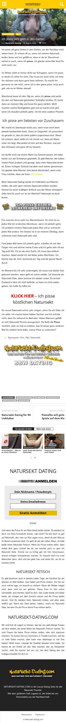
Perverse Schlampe (24, 397)
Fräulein (5, 447)
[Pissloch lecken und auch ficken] (54, 441)
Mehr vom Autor (43, 429)
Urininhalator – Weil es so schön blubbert (11, 451)
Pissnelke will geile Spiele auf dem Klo (53, 416)
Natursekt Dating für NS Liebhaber (16, 416)
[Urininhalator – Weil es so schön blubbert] (11, 441)
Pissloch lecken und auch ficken (53, 451)
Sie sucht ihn (24, 400)
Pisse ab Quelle (53, 397)
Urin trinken (36, 174)
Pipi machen (39, 397)
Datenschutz (26, 714)
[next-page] (35, 457)
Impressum (40, 714)
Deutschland (8, 34)
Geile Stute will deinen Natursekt (32, 451)
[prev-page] (31, 457)
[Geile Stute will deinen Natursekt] (33, 441)
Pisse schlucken (9, 400)
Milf (18, 34)
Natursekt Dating (13, 43)
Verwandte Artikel (23, 429)
